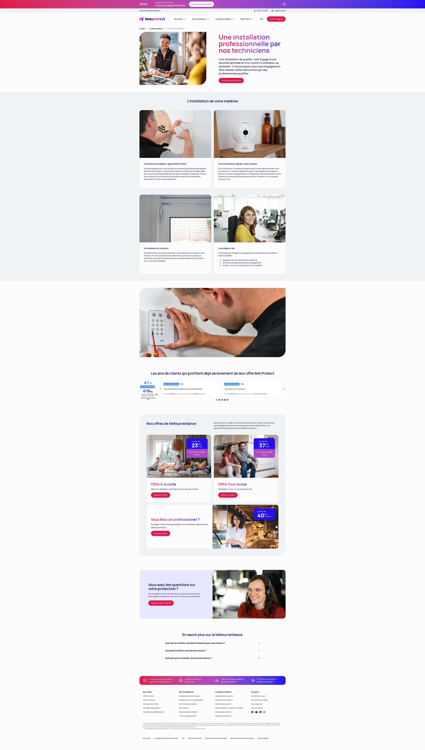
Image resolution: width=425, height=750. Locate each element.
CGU (183, 738)
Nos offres (147, 692)
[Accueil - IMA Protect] (152, 19)
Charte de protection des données (216, 738)
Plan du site (146, 738)
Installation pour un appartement (191, 700)
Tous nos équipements (187, 716)
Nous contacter (257, 708)
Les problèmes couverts (224, 696)
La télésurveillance (156, 28)
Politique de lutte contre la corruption (242, 738)
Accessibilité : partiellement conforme (166, 738)
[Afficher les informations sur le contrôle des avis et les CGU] (156, 394)
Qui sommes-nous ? (258, 696)
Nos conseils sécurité (223, 712)
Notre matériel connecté (188, 712)
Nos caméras (184, 708)
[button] (276, 19)
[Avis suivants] (283, 388)
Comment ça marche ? (223, 704)
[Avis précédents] (160, 388)
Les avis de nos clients (259, 700)
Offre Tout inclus (149, 700)
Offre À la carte (148, 696)
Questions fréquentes (223, 716)
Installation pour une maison (189, 696)
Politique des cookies (194, 738)
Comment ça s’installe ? (224, 700)
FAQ (261, 19)
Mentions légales (263, 738)
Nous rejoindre (256, 704)
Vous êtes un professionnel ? (153, 712)
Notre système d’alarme (188, 704)
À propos (255, 692)
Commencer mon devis (201, 4)
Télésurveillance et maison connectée (229, 708)
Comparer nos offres (150, 704)
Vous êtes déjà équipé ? (152, 708)
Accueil (142, 28)
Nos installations (186, 692)
